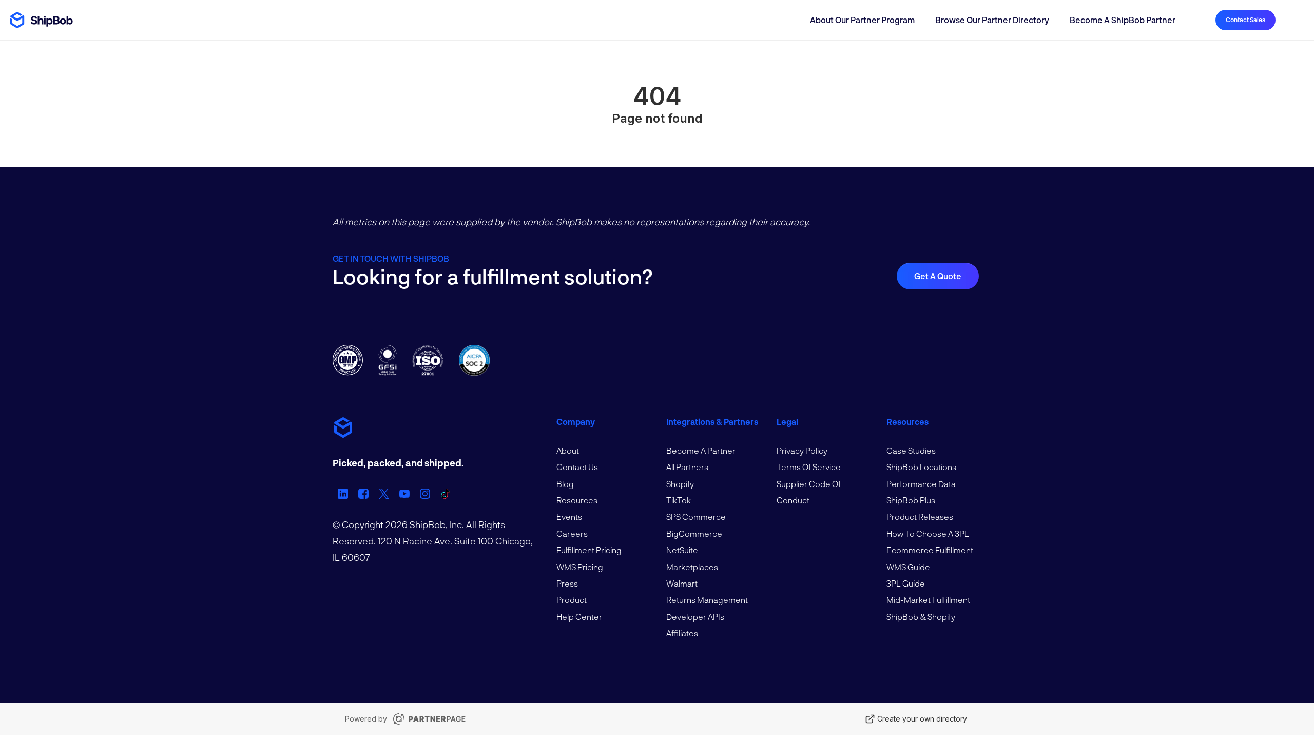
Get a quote (937, 276)
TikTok (678, 500)
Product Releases (919, 516)
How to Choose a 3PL (927, 533)
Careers (572, 533)
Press (567, 583)
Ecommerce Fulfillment (929, 550)
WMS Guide (908, 567)
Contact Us (577, 467)
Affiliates (682, 633)
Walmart (682, 583)
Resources (576, 500)
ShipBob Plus (910, 500)
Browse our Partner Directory (992, 20)
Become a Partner (701, 450)
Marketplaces (692, 567)
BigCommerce (694, 533)
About (567, 450)
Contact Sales (1245, 19)
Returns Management (707, 600)
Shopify (680, 484)
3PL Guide (905, 583)
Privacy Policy (802, 450)
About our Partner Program (862, 20)
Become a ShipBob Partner (1122, 20)
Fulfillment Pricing (589, 550)
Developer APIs (695, 616)
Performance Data (921, 484)
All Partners (687, 467)
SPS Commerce (696, 516)
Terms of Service (809, 467)
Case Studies (911, 450)
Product (571, 600)
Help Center (579, 616)
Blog (565, 484)
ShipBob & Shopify (920, 616)
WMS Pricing (579, 567)
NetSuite (682, 550)
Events (569, 516)
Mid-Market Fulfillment (928, 600)
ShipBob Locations (921, 467)
